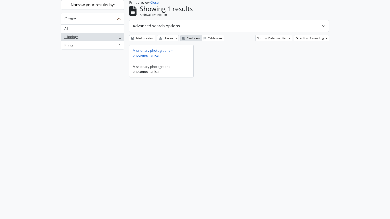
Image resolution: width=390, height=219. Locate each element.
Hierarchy (170, 38)
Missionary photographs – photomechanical (153, 53)
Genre (70, 18)
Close (154, 2)
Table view (214, 38)
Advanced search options (156, 26)
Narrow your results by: (93, 5)
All (66, 28)
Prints (92, 46)
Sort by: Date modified (272, 38)
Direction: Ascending (310, 38)
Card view (193, 38)
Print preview (144, 38)
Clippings (92, 38)
